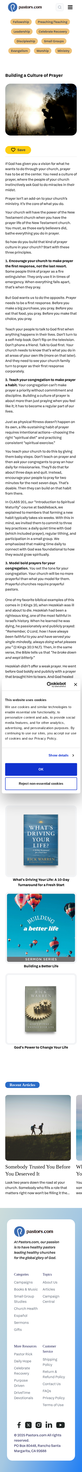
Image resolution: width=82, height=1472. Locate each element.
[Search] (60, 7)
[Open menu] (70, 7)
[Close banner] (75, 684)
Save (21, 150)
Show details (58, 755)
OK (41, 769)
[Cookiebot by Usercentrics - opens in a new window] (49, 685)
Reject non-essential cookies (41, 783)
